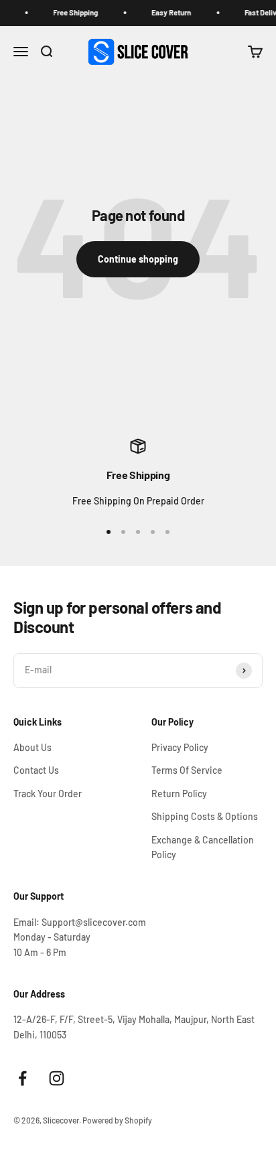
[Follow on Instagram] (57, 1078)
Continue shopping (138, 259)
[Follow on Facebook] (22, 1078)
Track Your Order (47, 793)
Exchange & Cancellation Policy (202, 847)
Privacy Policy (179, 747)
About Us (32, 747)
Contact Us (36, 770)
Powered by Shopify (117, 1120)
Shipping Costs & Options (204, 816)
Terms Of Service (186, 770)
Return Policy (179, 793)
